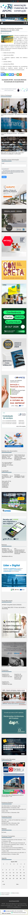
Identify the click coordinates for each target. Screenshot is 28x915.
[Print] (20, 74)
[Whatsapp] (7, 74)
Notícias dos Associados (9, 451)
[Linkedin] (4, 74)
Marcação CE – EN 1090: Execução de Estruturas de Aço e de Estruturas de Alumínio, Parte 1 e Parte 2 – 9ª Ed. (14, 844)
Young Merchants (7, 601)
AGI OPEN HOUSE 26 (6, 806)
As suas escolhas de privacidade (14, 911)
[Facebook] (2, 74)
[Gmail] (15, 74)
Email (3, 163)
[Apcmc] (2, 23)
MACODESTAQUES (6, 807)
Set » (17, 884)
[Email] (18, 74)
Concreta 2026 (5, 824)
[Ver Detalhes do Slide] (14, 16)
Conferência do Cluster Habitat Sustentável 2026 (12, 809)
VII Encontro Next (6, 812)
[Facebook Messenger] (10, 74)
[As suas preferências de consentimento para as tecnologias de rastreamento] (19, 912)
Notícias (4, 545)
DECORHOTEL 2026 (6, 823)
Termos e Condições (5, 894)
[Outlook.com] (12, 74)
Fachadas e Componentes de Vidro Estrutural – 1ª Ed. (14, 839)
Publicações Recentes (8, 759)
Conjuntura (5, 670)
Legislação (5, 471)
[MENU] (27, 23)
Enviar (4, 176)
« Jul (3, 884)
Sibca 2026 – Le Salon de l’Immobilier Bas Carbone (13, 820)
